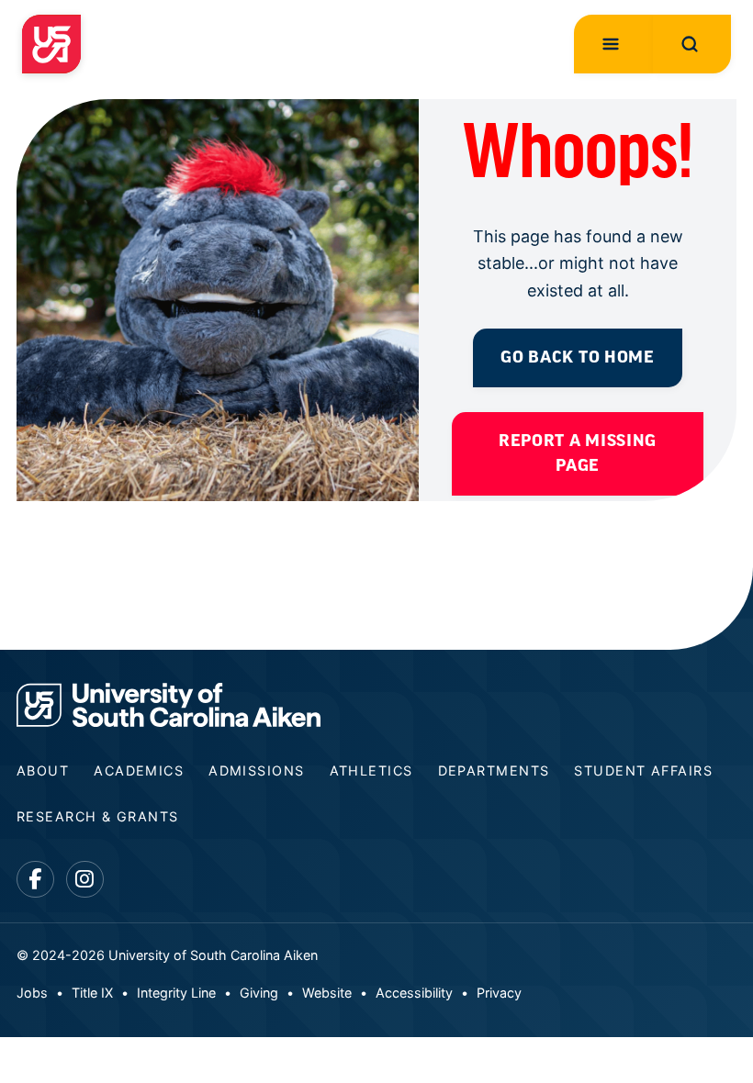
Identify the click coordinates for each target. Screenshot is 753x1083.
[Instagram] (85, 880)
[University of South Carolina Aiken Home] (51, 44)
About (43, 770)
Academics (139, 770)
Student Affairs (643, 770)
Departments (494, 770)
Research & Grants (97, 816)
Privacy (499, 992)
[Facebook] (35, 880)
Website (327, 992)
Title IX (92, 992)
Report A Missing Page (578, 453)
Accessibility (414, 992)
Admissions (256, 770)
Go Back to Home (577, 357)
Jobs (32, 992)
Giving (259, 992)
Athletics (371, 770)
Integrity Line (176, 992)
